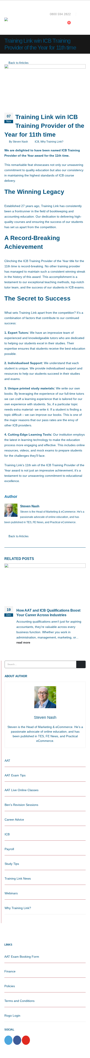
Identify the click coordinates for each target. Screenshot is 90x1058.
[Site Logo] (19, 19)
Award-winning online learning (24, 2)
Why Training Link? (51, 141)
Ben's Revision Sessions (21, 805)
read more (23, 642)
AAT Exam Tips (15, 775)
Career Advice (14, 819)
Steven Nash (20, 141)
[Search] (81, 664)
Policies (9, 986)
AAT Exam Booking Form (21, 956)
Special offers (65, 2)
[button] (82, 14)
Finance (10, 971)
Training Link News (18, 878)
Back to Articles (18, 62)
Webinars (11, 893)
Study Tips (12, 863)
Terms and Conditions (19, 1001)
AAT (7, 760)
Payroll (9, 849)
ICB (37, 141)
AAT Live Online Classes (21, 790)
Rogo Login (12, 1015)
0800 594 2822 (60, 14)
